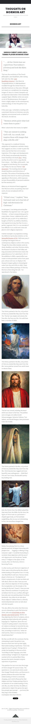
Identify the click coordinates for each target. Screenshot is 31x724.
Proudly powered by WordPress (11, 720)
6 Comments (21, 710)
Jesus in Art (22, 708)
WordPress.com (15, 721)
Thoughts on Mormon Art (15, 10)
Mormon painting (13, 710)
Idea (20, 158)
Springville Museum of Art (10, 238)
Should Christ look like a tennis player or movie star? (15, 53)
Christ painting (15, 708)
